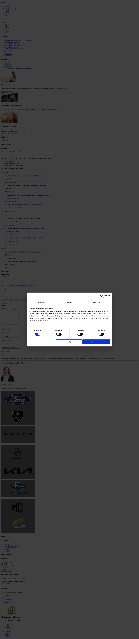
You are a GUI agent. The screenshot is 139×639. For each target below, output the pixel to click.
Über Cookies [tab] (97, 302)
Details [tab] (69, 302)
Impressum (33, 325)
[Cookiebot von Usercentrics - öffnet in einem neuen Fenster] (101, 296)
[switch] (59, 334)
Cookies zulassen (96, 342)
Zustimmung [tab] (41, 302)
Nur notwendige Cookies (69, 342)
